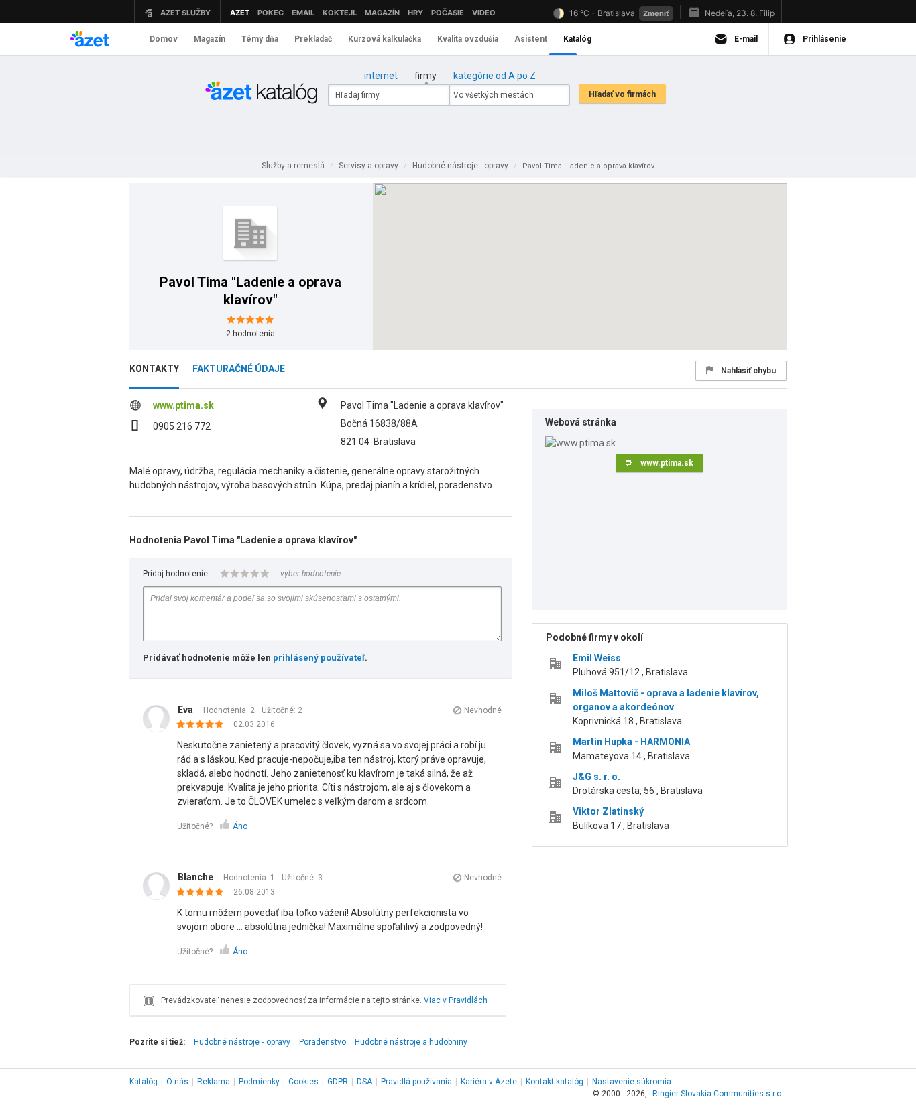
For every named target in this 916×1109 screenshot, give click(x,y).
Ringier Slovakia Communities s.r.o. (717, 1093)
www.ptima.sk (183, 405)
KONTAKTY (154, 368)
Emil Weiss (597, 658)
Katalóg (143, 1081)
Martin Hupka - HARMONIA (631, 741)
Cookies (303, 1081)
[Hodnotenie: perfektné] (203, 725)
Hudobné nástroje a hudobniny (411, 1042)
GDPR (337, 1081)
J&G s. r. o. (596, 776)
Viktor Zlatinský (608, 811)
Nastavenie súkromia (631, 1081)
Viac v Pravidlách (456, 1000)
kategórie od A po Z (494, 75)
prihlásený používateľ (319, 658)
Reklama (213, 1081)
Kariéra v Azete (489, 1081)
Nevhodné (483, 710)
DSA (364, 1081)
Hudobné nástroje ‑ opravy (242, 1042)
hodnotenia (250, 333)
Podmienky (259, 1081)
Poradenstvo (322, 1042)
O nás (177, 1081)
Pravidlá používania (416, 1081)
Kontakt (554, 1081)
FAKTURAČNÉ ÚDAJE (238, 368)
